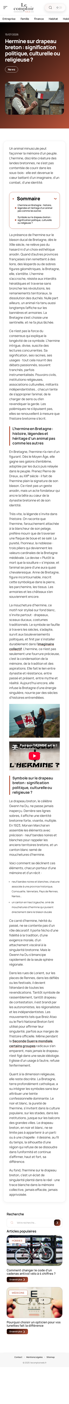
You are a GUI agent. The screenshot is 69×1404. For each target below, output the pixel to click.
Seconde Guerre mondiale (32, 1041)
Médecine (18, 1292)
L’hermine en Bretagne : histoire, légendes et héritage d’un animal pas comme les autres (35, 207)
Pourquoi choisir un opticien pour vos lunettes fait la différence (34, 1324)
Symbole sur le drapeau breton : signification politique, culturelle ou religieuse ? (35, 220)
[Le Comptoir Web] (24, 7)
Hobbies (17, 1240)
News (11, 69)
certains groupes (22, 1046)
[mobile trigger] (6, 7)
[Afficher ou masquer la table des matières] (48, 199)
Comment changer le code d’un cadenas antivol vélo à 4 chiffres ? (31, 1272)
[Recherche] (50, 7)
